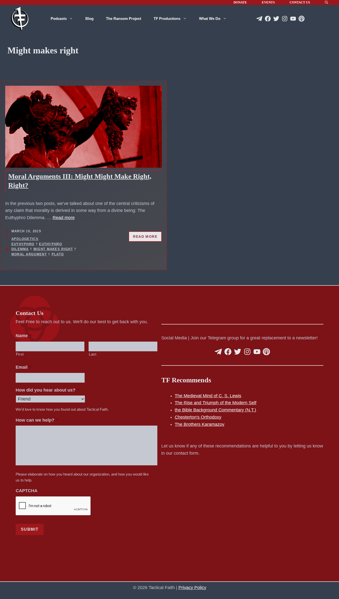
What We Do (209, 18)
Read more (64, 217)
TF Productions (167, 18)
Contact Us (300, 2)
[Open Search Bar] (326, 2)
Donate (240, 2)
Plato (58, 254)
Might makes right (53, 249)
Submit (30, 529)
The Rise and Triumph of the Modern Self (215, 402)
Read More (145, 237)
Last (93, 354)
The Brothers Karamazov (199, 424)
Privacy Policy (192, 587)
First (20, 354)
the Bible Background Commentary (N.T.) (215, 409)
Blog (89, 18)
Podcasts (59, 18)
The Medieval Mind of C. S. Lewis (208, 395)
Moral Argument (29, 254)
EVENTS (268, 2)
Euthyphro (22, 244)
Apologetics (24, 239)
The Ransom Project (123, 18)
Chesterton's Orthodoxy (198, 417)
